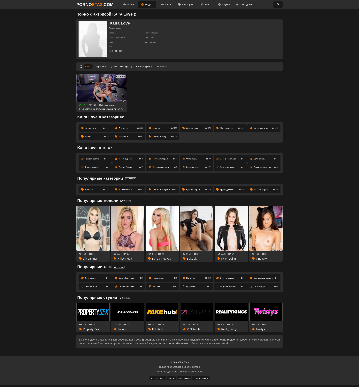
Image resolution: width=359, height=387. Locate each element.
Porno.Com (94, 4)
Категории (187, 4)
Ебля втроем (266, 159)
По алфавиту (126, 66)
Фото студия (97, 278)
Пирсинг (164, 286)
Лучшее (113, 66)
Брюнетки (131, 128)
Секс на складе (232, 278)
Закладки (246, 4)
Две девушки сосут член (266, 278)
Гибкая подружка (131, 286)
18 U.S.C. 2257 (157, 378)
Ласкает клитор (97, 159)
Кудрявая (198, 286)
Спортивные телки (164, 167)
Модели (149, 4)
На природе (266, 286)
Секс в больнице (131, 278)
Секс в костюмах (232, 167)
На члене (198, 278)
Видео (168, 4)
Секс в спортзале (232, 159)
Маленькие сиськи (232, 128)
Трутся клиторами (164, 159)
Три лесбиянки (131, 167)
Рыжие (97, 136)
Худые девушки (266, 128)
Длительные (161, 66)
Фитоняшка (198, 159)
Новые (88, 66)
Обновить (132, 179)
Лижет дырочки (131, 159)
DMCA (171, 378)
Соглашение (184, 378)
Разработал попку (232, 286)
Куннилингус (97, 128)
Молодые (164, 128)
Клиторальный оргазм (198, 167)
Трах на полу (164, 278)
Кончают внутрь (266, 189)
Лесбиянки (131, 136)
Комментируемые (144, 66)
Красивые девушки (164, 136)
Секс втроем (198, 128)
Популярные (100, 66)
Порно (130, 4)
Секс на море (97, 286)
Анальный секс (131, 189)
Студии (226, 4)
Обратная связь (201, 378)
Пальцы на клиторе (266, 167)
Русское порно (198, 189)
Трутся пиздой (97, 167)
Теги (207, 4)
